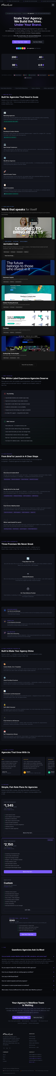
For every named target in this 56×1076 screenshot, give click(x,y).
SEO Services (32, 1045)
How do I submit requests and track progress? (28, 981)
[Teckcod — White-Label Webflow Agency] (26, 5)
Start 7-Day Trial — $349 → (21, 42)
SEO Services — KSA (34, 1047)
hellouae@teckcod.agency (35, 1056)
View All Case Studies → (28, 364)
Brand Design (32, 1038)
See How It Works (37, 42)
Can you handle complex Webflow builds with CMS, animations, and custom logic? (28, 956)
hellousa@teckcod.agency (35, 1054)
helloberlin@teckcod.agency (35, 1060)
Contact (5, 1061)
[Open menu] (53, 4)
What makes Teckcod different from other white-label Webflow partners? (28, 990)
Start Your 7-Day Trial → (28, 934)
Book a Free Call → (28, 832)
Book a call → (32, 1062)
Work (4, 1056)
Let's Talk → (28, 909)
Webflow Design (33, 1040)
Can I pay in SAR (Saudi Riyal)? (28, 976)
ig (6, 1048)
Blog (4, 1059)
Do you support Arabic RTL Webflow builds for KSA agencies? (28, 968)
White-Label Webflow (34, 1043)
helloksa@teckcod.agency (35, 1058)
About (4, 1054)
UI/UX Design (32, 1036)
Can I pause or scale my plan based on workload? (28, 985)
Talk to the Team (37, 1017)
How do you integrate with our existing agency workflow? (28, 972)
